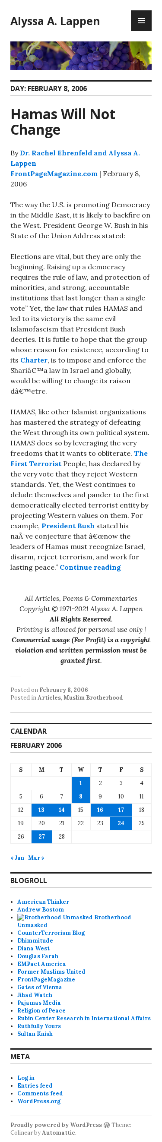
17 (121, 810)
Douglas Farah (37, 956)
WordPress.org (38, 1101)
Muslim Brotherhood (93, 697)
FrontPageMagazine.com (54, 173)
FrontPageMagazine (46, 979)
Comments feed (40, 1093)
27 (41, 836)
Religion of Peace (41, 1010)
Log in (26, 1078)
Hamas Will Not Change (62, 121)
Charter (34, 360)
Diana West (33, 948)
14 (62, 810)
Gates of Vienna (39, 987)
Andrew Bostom (40, 909)
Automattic (58, 1132)
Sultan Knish (35, 1034)
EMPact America (41, 964)
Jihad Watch (34, 995)
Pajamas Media (39, 1002)
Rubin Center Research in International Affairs (84, 1018)
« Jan (17, 857)
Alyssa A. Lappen (55, 20)
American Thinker (43, 901)
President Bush (68, 525)
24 (121, 823)
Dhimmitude (35, 940)
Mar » (36, 857)
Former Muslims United (51, 971)
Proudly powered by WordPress (56, 1125)
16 (100, 810)
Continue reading (90, 567)
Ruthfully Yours (39, 1026)
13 (41, 810)
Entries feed (35, 1085)
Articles (49, 697)
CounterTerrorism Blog (51, 933)
